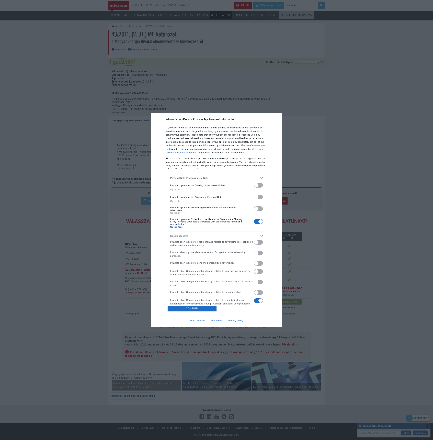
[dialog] (216, 220)
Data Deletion (197, 320)
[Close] (275, 119)
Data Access (216, 320)
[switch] (258, 185)
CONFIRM (192, 308)
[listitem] (216, 178)
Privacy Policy (235, 320)
